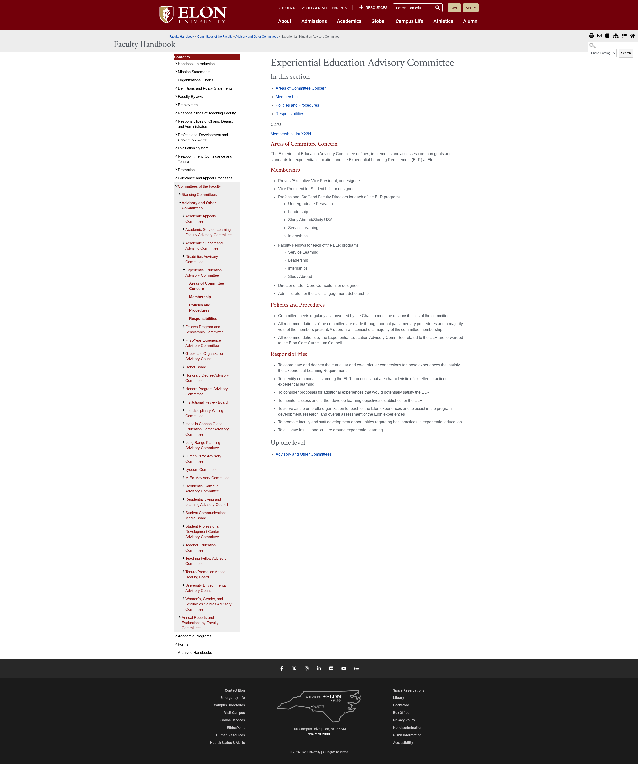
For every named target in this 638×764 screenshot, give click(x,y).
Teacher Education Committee (200, 547)
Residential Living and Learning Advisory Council (206, 502)
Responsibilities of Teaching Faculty (207, 113)
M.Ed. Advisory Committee (207, 478)
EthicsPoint (236, 727)
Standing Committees (199, 194)
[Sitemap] (616, 36)
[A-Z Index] (624, 36)
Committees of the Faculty (214, 36)
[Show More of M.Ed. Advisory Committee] (183, 477)
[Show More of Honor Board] (183, 367)
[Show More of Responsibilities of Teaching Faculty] (175, 113)
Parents (339, 7)
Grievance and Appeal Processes (205, 178)
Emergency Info (232, 697)
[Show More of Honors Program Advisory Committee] (183, 388)
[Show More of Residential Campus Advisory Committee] (183, 485)
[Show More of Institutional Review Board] (183, 402)
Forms (183, 644)
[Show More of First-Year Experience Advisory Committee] (183, 340)
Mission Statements (194, 72)
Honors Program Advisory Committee (206, 391)
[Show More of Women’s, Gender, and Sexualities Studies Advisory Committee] (183, 598)
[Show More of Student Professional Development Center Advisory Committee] (183, 526)
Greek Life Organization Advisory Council (204, 356)
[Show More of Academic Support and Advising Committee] (183, 243)
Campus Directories (229, 705)
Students (287, 7)
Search (626, 53)
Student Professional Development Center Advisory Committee (202, 531)
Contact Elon (235, 690)
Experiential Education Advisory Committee (203, 272)
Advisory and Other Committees (256, 36)
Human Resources (230, 735)
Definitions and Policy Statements (205, 88)
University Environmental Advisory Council (205, 588)
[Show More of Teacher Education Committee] (183, 545)
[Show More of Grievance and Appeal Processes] (175, 178)
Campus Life (409, 21)
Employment (188, 105)
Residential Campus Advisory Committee (202, 488)
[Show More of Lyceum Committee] (183, 469)
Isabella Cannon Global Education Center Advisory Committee (207, 429)
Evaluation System (193, 148)
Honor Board (195, 367)
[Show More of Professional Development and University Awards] (175, 134)
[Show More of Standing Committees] (179, 194)
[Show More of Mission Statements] (175, 71)
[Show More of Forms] (175, 644)
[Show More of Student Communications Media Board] (183, 512)
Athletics (443, 21)
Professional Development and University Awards (203, 137)
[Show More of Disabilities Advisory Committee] (183, 256)
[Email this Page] (599, 36)
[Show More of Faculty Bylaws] (175, 96)
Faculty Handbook (181, 36)
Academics (349, 21)
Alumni (470, 21)
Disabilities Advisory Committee (201, 259)
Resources (376, 8)
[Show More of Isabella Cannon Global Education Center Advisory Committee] (183, 423)
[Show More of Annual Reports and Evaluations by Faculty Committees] (179, 617)
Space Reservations (408, 690)
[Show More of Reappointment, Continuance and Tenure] (175, 156)
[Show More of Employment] (175, 104)
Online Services (232, 720)
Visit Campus (234, 712)
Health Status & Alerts (227, 742)
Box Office (401, 712)
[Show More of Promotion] (175, 169)
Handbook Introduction (196, 64)
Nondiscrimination (407, 727)
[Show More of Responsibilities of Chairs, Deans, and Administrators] (175, 121)
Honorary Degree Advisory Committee (207, 378)
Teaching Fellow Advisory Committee (206, 561)
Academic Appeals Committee (200, 218)
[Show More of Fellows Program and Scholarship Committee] (183, 326)
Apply (471, 7)
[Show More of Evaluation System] (175, 148)
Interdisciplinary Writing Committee (204, 413)
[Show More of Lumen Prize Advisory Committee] (183, 456)
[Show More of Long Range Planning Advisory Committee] (183, 442)
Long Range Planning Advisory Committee (202, 445)
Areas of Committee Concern (206, 286)
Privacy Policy (404, 720)
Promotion (186, 170)
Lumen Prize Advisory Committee (203, 458)
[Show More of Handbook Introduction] (175, 63)
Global (378, 21)
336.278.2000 (319, 734)
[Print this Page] (591, 36)
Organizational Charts (195, 80)
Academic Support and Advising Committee (204, 245)
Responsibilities (203, 318)
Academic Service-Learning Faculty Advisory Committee (208, 232)
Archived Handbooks (195, 652)
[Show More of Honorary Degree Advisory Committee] (183, 375)
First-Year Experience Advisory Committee (203, 342)
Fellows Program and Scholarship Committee (204, 329)
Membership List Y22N (291, 134)
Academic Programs (195, 636)
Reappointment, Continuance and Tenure (205, 159)
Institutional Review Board (206, 402)
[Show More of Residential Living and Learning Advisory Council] (183, 499)
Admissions (314, 21)
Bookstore (401, 705)
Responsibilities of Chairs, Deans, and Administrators (205, 124)
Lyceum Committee (201, 469)
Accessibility (403, 742)
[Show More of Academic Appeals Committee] (183, 216)
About (284, 21)
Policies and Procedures (199, 307)
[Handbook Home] (632, 36)
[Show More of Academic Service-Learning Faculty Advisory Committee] (183, 229)
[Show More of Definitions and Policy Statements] (175, 88)
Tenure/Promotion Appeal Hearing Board (205, 574)
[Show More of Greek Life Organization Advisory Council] (183, 353)
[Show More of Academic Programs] (175, 636)
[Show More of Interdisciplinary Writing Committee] (183, 410)
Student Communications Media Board (206, 515)
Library (398, 697)
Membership (200, 297)
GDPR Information (407, 735)
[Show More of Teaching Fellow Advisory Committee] (183, 558)
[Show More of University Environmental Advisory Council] (183, 585)
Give (454, 7)
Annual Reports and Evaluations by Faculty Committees (200, 622)
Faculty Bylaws (190, 96)
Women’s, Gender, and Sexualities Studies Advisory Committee (208, 604)
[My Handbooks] (607, 36)
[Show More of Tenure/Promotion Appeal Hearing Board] (183, 571)
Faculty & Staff (314, 7)
